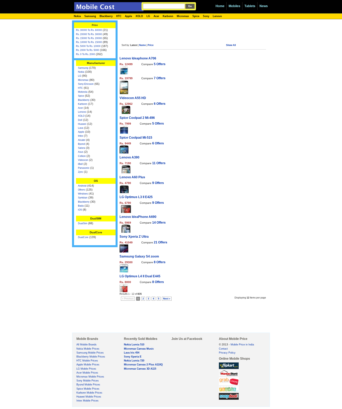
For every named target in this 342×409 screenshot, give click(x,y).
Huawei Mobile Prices (88, 396)
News (263, 6)
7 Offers (159, 78)
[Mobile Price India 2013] (108, 9)
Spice (195, 16)
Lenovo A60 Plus (132, 177)
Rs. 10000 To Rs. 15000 (89, 42)
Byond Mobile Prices (88, 384)
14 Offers (159, 222)
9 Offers (158, 183)
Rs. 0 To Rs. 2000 (85, 54)
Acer (156, 16)
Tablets (249, 6)
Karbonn (168, 16)
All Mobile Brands (86, 344)
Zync (80, 172)
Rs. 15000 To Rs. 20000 (89, 38)
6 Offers (159, 103)
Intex (80, 135)
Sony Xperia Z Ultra (134, 236)
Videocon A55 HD (133, 98)
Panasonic (83, 168)
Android (82, 185)
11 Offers (158, 163)
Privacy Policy (227, 352)
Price (151, 45)
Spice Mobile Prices (87, 388)
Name (142, 45)
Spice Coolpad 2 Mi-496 (137, 117)
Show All (231, 45)
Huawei (82, 124)
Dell (80, 120)
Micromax (183, 16)
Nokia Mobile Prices (87, 348)
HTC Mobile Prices (87, 360)
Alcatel (81, 140)
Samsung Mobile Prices (90, 352)
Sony (206, 16)
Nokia (77, 16)
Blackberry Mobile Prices (90, 356)
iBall (80, 164)
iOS (80, 209)
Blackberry (106, 16)
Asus (80, 152)
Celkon (82, 156)
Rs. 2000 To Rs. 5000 (87, 50)
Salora (81, 148)
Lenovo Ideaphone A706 (138, 58)
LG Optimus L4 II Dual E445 (140, 276)
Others (81, 189)
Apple (128, 16)
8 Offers (159, 262)
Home (220, 6)
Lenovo (217, 16)
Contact (223, 348)
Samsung (90, 16)
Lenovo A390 (129, 157)
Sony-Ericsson (86, 84)
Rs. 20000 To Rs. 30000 (89, 34)
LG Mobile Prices (86, 368)
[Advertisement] (192, 29)
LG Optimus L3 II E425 (136, 197)
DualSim (82, 223)
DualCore (83, 237)
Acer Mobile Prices (87, 372)
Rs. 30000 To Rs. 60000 (89, 30)
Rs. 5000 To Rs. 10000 (88, 46)
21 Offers (160, 242)
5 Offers (159, 64)
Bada (81, 205)
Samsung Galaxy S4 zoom (139, 256)
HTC (118, 16)
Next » (166, 298)
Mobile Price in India (242, 344)
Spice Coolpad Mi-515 (136, 137)
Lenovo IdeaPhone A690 (138, 216)
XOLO (139, 16)
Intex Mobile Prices (87, 400)
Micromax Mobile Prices (90, 376)
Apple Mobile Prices (87, 364)
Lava (80, 128)
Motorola (82, 92)
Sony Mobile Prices (87, 380)
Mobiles (234, 6)
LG (148, 16)
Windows (83, 193)
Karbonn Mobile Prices (89, 392)
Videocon (83, 160)
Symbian (82, 197)
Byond (81, 144)
